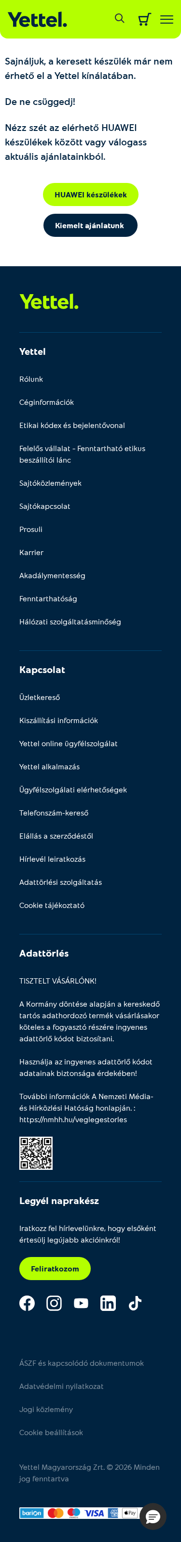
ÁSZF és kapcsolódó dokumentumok (81, 1362)
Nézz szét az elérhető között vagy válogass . (76, 141)
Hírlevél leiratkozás (52, 858)
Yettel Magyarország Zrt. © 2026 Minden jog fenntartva (89, 1472)
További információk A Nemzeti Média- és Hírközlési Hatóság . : (86, 1107)
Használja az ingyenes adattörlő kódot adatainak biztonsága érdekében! (86, 1067)
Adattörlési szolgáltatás (60, 881)
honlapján (113, 1107)
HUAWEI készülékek (91, 194)
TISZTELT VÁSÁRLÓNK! (58, 980)
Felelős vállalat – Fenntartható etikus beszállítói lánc (82, 453)
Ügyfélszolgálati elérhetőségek (73, 789)
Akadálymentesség (52, 575)
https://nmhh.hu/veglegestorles (73, 1119)
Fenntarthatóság (48, 598)
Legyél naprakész (59, 1200)
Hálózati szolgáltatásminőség (70, 621)
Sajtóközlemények (50, 482)
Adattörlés (44, 953)
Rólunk (31, 378)
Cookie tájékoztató (51, 904)
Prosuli (30, 528)
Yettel (32, 351)
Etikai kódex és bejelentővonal (72, 424)
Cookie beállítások (51, 1432)
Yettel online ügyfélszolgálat (68, 743)
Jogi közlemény (46, 1408)
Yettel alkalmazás (49, 766)
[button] (153, 1516)
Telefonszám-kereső (53, 812)
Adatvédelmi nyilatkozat (61, 1385)
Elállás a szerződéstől (56, 835)
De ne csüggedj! (40, 101)
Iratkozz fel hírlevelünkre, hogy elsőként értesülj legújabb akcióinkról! (87, 1233)
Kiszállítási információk (58, 720)
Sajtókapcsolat (44, 505)
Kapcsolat (42, 669)
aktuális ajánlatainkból (54, 156)
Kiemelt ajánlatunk (90, 225)
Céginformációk (46, 401)
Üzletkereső (39, 696)
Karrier (31, 552)
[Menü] (166, 19)
